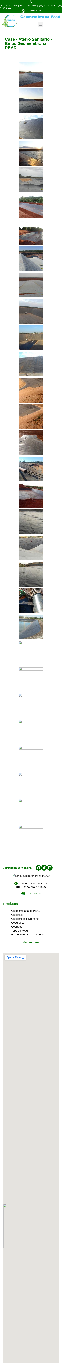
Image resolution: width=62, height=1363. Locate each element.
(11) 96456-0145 (33, 11)
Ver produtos (31, 942)
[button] (40, 24)
